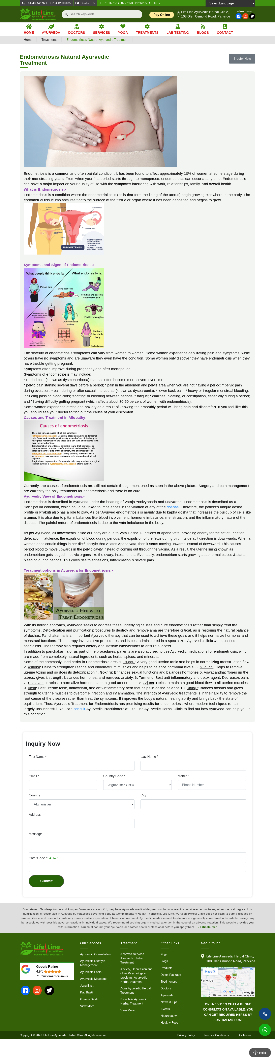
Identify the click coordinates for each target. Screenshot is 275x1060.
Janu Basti (87, 985)
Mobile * (183, 776)
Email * (34, 776)
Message (35, 834)
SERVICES (101, 33)
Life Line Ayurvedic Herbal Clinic (63, 1035)
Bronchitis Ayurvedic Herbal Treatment (133, 1001)
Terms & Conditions (216, 1035)
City (143, 795)
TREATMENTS (147, 33)
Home (28, 39)
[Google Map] (228, 982)
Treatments (49, 39)
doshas (173, 507)
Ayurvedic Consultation (95, 954)
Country (34, 795)
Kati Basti (86, 992)
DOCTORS (76, 33)
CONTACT (225, 33)
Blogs (164, 961)
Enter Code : (43, 858)
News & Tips (169, 1002)
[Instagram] (245, 16)
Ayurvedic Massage (93, 978)
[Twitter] (252, 16)
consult (79, 709)
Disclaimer (244, 1035)
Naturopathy (169, 1015)
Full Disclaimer (206, 927)
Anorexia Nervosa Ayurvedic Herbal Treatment (132, 958)
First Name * (38, 756)
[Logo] (38, 14)
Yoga (164, 954)
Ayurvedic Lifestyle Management (92, 963)
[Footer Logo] (41, 949)
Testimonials (169, 981)
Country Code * (114, 776)
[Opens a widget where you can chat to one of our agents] (260, 1053)
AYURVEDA (51, 33)
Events (165, 1009)
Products (167, 968)
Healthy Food (169, 1022)
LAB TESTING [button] (177, 33)
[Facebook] (239, 16)
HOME (29, 33)
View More (87, 1006)
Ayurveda (167, 995)
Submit (46, 881)
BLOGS (203, 33)
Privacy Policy (186, 1035)
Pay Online (161, 14)
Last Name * (149, 756)
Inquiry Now (242, 58)
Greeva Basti (88, 999)
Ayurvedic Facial (91, 972)
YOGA (123, 33)
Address (35, 814)
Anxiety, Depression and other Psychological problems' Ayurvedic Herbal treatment (136, 975)
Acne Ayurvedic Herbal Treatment (135, 990)
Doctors (166, 988)
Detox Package (171, 974)
